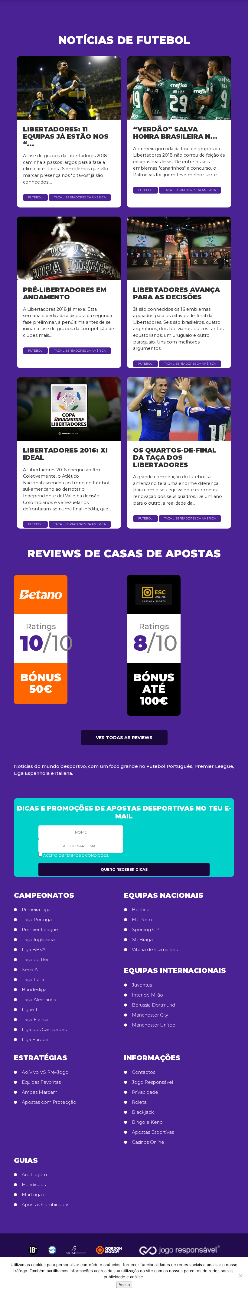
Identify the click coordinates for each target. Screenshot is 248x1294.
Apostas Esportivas (153, 1132)
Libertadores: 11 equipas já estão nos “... (66, 136)
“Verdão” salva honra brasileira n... (175, 132)
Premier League (40, 929)
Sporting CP (145, 929)
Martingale (34, 1194)
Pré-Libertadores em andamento (64, 293)
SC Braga (142, 939)
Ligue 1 (29, 1009)
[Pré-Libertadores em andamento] (69, 248)
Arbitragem (34, 1174)
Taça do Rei (35, 959)
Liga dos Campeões (44, 1029)
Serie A (30, 969)
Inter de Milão (147, 995)
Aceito (124, 1284)
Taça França (35, 1019)
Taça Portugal (37, 919)
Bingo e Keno (147, 1122)
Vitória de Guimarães (155, 949)
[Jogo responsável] (33, 1250)
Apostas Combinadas (45, 1204)
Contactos (143, 1072)
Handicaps (34, 1184)
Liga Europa (35, 1039)
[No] (240, 1275)
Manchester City (150, 1015)
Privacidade (145, 1092)
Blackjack (143, 1112)
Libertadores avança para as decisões (176, 293)
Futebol (35, 197)
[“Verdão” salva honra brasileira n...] (179, 88)
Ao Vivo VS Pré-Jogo (45, 1072)
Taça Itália (33, 979)
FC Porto (142, 919)
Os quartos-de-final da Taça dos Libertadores (175, 457)
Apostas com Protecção (49, 1102)
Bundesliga (34, 989)
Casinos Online (148, 1142)
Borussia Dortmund (153, 1005)
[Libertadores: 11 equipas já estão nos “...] (69, 88)
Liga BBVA (34, 949)
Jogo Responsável (152, 1082)
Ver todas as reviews (124, 737)
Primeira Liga (36, 909)
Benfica (140, 909)
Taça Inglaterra (38, 939)
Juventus (142, 985)
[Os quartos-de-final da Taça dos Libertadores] (179, 409)
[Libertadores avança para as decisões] (179, 248)
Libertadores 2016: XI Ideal (65, 453)
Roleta (139, 1102)
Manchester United (153, 1025)
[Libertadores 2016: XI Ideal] (69, 409)
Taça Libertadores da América (80, 197)
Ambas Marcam (39, 1092)
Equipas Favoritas (41, 1082)
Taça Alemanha (39, 999)
